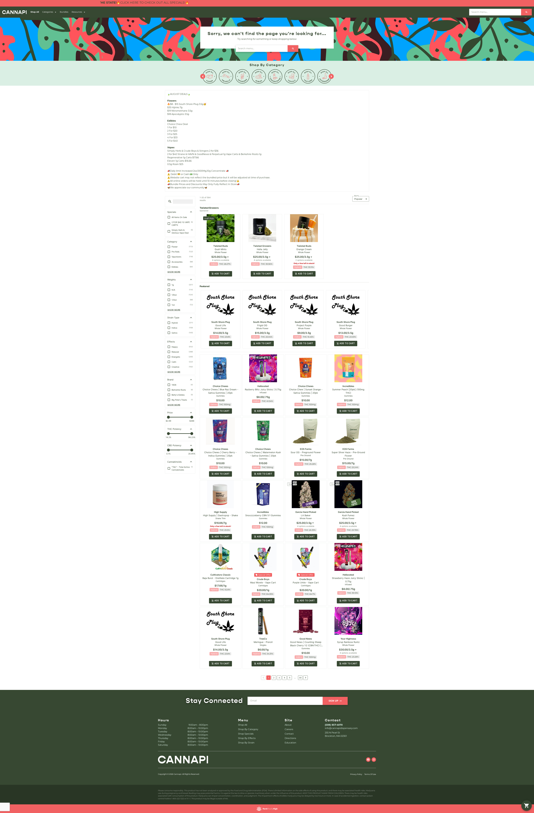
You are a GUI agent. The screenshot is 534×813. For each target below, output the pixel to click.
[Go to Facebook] (368, 759)
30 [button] (300, 677)
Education (290, 742)
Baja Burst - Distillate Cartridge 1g (220, 578)
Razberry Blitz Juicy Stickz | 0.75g (263, 389)
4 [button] (284, 677)
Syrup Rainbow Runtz (348, 642)
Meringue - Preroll (263, 642)
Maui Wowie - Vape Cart (263, 582)
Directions (290, 738)
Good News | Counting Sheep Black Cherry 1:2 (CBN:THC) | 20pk (305, 645)
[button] (170, 201)
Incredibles (348, 386)
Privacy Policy (356, 774)
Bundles (64, 12)
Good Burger (346, 325)
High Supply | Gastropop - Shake (220, 515)
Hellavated (263, 386)
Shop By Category (248, 729)
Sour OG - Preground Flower (306, 452)
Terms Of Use (370, 774)
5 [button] (289, 677)
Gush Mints (220, 249)
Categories (47, 12)
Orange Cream (304, 249)
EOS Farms (306, 449)
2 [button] (273, 677)
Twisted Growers (262, 246)
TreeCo (263, 638)
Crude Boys (263, 579)
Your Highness (348, 638)
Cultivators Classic (220, 574)
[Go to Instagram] (374, 759)
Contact (289, 733)
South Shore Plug (220, 322)
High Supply (220, 512)
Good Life (220, 325)
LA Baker (306, 515)
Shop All (34, 12)
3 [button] (279, 677)
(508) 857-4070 (334, 725)
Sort (356, 196)
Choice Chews (220, 386)
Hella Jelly (262, 249)
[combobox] (220, 256)
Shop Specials (246, 733)
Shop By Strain (246, 742)
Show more (173, 272)
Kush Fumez (348, 515)
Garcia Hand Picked (305, 512)
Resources (77, 12)
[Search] (526, 12)
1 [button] (268, 677)
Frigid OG (262, 325)
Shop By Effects (247, 738)
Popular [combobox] (358, 199)
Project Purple (304, 325)
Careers (289, 729)
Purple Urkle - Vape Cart (306, 582)
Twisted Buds (220, 246)
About (288, 725)
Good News (306, 638)
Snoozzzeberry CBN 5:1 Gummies (263, 515)
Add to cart (222, 273)
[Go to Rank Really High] (267, 809)
